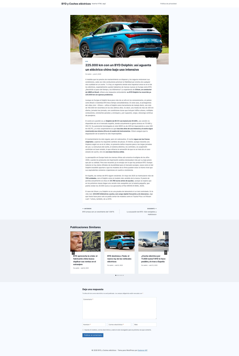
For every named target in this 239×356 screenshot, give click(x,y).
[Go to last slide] (73, 252)
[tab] (115, 275)
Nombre (87, 325)
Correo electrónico (116, 325)
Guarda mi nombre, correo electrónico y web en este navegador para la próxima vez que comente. (117, 330)
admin (89, 74)
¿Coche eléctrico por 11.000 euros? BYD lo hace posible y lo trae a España (153, 259)
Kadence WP (142, 350)
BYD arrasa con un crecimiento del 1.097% (98, 210)
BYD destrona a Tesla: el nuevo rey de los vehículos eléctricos (119, 259)
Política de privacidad (168, 4)
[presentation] (85, 241)
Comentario (88, 299)
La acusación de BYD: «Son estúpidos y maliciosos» (142, 211)
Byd (86, 61)
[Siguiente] (165, 252)
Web (136, 325)
